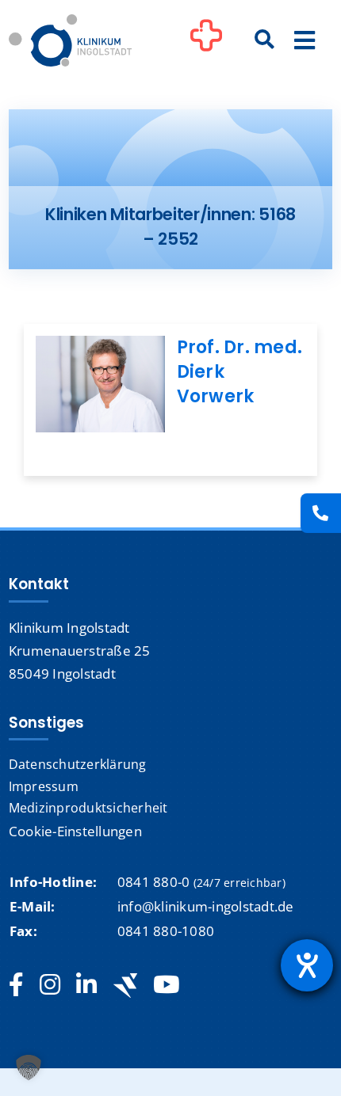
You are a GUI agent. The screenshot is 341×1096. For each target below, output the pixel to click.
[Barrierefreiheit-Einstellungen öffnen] (307, 965)
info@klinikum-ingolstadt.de (205, 906)
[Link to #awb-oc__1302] (206, 43)
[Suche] (265, 40)
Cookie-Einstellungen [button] (75, 831)
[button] (28, 1067)
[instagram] (50, 985)
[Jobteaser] (125, 985)
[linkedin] (86, 985)
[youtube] (166, 985)
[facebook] (16, 985)
